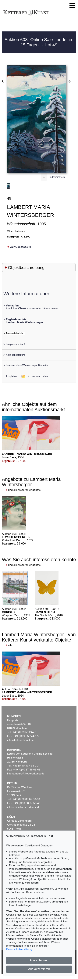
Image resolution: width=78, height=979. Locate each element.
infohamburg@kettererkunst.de (25, 773)
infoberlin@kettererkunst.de (23, 807)
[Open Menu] (72, 5)
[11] (69, 81)
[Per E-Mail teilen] (22, 376)
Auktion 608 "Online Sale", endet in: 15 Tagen (39, 42)
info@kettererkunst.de (20, 739)
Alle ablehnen (39, 960)
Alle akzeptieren (39, 969)
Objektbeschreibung (26, 267)
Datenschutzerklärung (19, 949)
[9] (3, 81)
